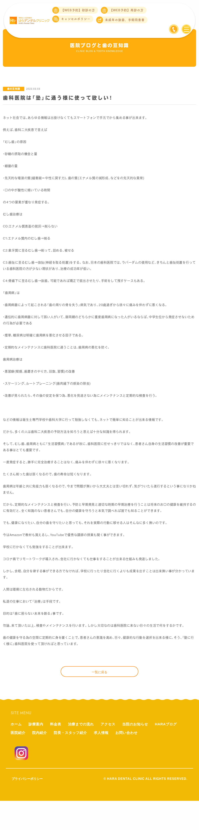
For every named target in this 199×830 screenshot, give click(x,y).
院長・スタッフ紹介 (70, 733)
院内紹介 (39, 733)
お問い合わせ (126, 733)
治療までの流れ (81, 724)
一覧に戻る (99, 672)
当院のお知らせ (135, 724)
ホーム (16, 724)
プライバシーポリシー (27, 778)
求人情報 (101, 733)
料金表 (55, 724)
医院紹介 (18, 733)
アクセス (108, 724)
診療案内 (36, 724)
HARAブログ (166, 724)
